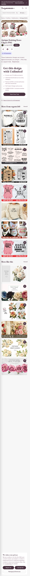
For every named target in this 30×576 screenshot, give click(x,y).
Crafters (8, 18)
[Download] (20, 112)
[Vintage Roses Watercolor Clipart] (14, 273)
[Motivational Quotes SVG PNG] (14, 155)
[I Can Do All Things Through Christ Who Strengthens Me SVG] (14, 118)
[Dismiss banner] (26, 3)
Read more (15, 62)
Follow (16, 45)
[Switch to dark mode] (22, 8)
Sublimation (15, 18)
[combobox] (9, 13)
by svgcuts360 (8, 45)
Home (3, 18)
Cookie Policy (8, 564)
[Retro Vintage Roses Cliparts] (14, 292)
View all (25, 106)
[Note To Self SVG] (14, 211)
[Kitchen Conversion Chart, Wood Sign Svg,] (14, 137)
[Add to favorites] (12, 49)
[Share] (3, 49)
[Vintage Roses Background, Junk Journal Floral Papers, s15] (14, 329)
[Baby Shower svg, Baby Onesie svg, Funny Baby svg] (14, 192)
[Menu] (26, 8)
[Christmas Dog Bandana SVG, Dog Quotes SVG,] (14, 229)
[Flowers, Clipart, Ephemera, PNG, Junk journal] (14, 310)
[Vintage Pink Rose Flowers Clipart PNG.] (14, 366)
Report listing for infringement (11, 100)
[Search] (17, 13)
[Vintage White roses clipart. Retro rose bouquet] (14, 348)
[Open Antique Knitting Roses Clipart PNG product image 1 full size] (14, 29)
